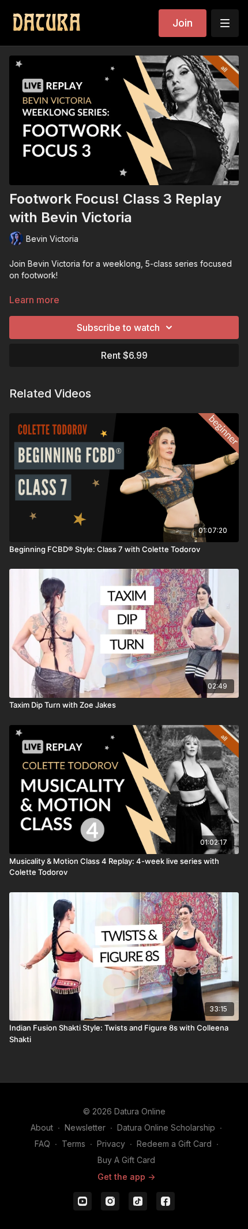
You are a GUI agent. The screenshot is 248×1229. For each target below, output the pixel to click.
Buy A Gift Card (126, 1160)
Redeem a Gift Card (174, 1144)
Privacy (111, 1144)
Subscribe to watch (118, 327)
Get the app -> (126, 1177)
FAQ (42, 1144)
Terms (73, 1144)
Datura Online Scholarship (166, 1127)
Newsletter (85, 1127)
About (42, 1127)
